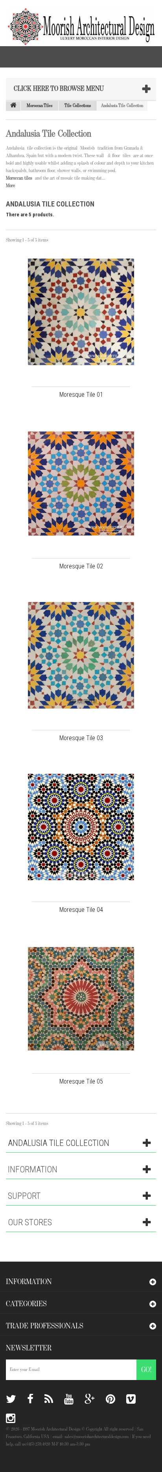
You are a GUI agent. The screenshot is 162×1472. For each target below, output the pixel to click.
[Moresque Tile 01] (81, 312)
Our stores (30, 1222)
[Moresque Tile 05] (81, 999)
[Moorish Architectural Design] (77, 22)
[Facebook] (30, 1399)
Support (24, 1196)
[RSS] (48, 1399)
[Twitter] (11, 1399)
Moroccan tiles (19, 178)
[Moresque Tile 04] (81, 827)
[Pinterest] (110, 1399)
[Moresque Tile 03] (81, 655)
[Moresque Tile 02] (81, 483)
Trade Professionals (44, 1326)
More (10, 185)
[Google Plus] (90, 1399)
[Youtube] (69, 1399)
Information (32, 1169)
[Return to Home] (13, 106)
